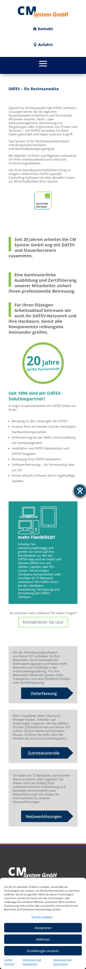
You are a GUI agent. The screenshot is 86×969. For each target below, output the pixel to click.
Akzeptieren (43, 928)
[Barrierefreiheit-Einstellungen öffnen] (80, 491)
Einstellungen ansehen (43, 951)
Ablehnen (43, 939)
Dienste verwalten (42, 917)
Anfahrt (45, 44)
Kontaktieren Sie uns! (43, 622)
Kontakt (45, 28)
